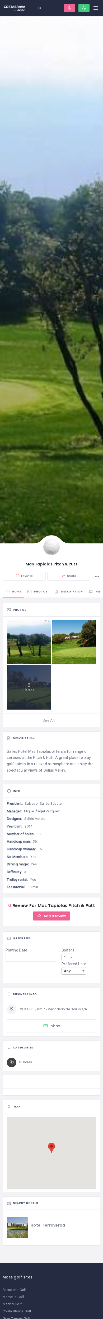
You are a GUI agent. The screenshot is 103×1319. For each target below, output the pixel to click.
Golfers (68, 950)
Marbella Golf (13, 1297)
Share (71, 576)
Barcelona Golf (14, 1290)
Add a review (54, 915)
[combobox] (68, 957)
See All (49, 720)
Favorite (26, 576)
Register (84, 8)
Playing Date (16, 950)
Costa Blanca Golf (17, 1311)
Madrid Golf (12, 1304)
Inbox (54, 1026)
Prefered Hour (74, 964)
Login (69, 8)
